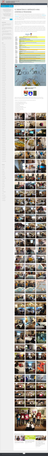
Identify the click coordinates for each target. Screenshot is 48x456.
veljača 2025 (4, 73)
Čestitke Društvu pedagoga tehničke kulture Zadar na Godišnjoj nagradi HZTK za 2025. (7, 34)
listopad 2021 (4, 142)
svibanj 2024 (4, 89)
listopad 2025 (4, 59)
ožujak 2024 (4, 92)
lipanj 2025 (4, 66)
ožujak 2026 (4, 51)
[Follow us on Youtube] (11, 6)
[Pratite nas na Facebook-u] (9, 6)
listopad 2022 (4, 121)
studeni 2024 (4, 78)
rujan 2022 (4, 123)
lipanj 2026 (4, 46)
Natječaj (3, 171)
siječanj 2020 (4, 149)
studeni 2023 (4, 99)
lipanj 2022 (4, 128)
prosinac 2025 (4, 56)
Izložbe (3, 169)
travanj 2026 (4, 49)
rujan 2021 (4, 144)
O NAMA (6, 4)
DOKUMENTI (24, 4)
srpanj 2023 (4, 106)
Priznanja (4, 179)
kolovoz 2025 (4, 63)
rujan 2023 (4, 102)
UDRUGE (10, 4)
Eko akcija (4, 167)
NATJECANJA (29, 4)
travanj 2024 (4, 90)
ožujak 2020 (4, 147)
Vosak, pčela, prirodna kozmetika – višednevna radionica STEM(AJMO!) (19, 442)
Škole (19, 6)
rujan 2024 (4, 82)
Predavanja (4, 176)
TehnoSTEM (4, 195)
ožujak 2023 (4, 113)
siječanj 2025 (4, 75)
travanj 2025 (4, 70)
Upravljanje (4, 198)
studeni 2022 (4, 120)
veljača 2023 (4, 114)
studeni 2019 (4, 152)
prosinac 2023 (4, 97)
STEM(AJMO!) (4, 191)
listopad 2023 (4, 101)
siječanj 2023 (4, 116)
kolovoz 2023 (4, 104)
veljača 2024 (4, 94)
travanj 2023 (4, 111)
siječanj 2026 (4, 54)
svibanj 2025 (4, 68)
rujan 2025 (4, 61)
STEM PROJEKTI (34, 4)
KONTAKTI (13, 4)
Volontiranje (4, 200)
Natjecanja (4, 172)
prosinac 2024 (4, 77)
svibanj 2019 (4, 156)
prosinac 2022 (4, 118)
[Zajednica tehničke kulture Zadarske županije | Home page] (10, 1)
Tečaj (3, 193)
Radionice (16, 6)
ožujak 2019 (4, 159)
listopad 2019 (4, 154)
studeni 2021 (4, 140)
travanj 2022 (4, 132)
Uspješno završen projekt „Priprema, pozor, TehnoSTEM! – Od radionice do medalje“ (6, 24)
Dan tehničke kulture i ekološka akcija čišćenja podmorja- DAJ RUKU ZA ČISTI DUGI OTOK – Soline (7, 28)
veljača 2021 (4, 145)
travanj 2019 (4, 157)
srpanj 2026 (4, 44)
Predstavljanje (4, 178)
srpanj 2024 (4, 85)
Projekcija (4, 181)
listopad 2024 (4, 80)
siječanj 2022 (4, 137)
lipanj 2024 (4, 87)
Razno (3, 188)
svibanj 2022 (4, 130)
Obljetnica (4, 174)
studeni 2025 (4, 58)
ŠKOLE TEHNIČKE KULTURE (18, 4)
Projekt (3, 183)
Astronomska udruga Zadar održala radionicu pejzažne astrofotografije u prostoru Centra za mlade (30, 441)
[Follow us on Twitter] (10, 6)
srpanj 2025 (4, 65)
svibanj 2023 (4, 109)
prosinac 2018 (4, 161)
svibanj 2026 (4, 47)
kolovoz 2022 (4, 125)
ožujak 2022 (4, 133)
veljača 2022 (4, 135)
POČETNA (3, 4)
